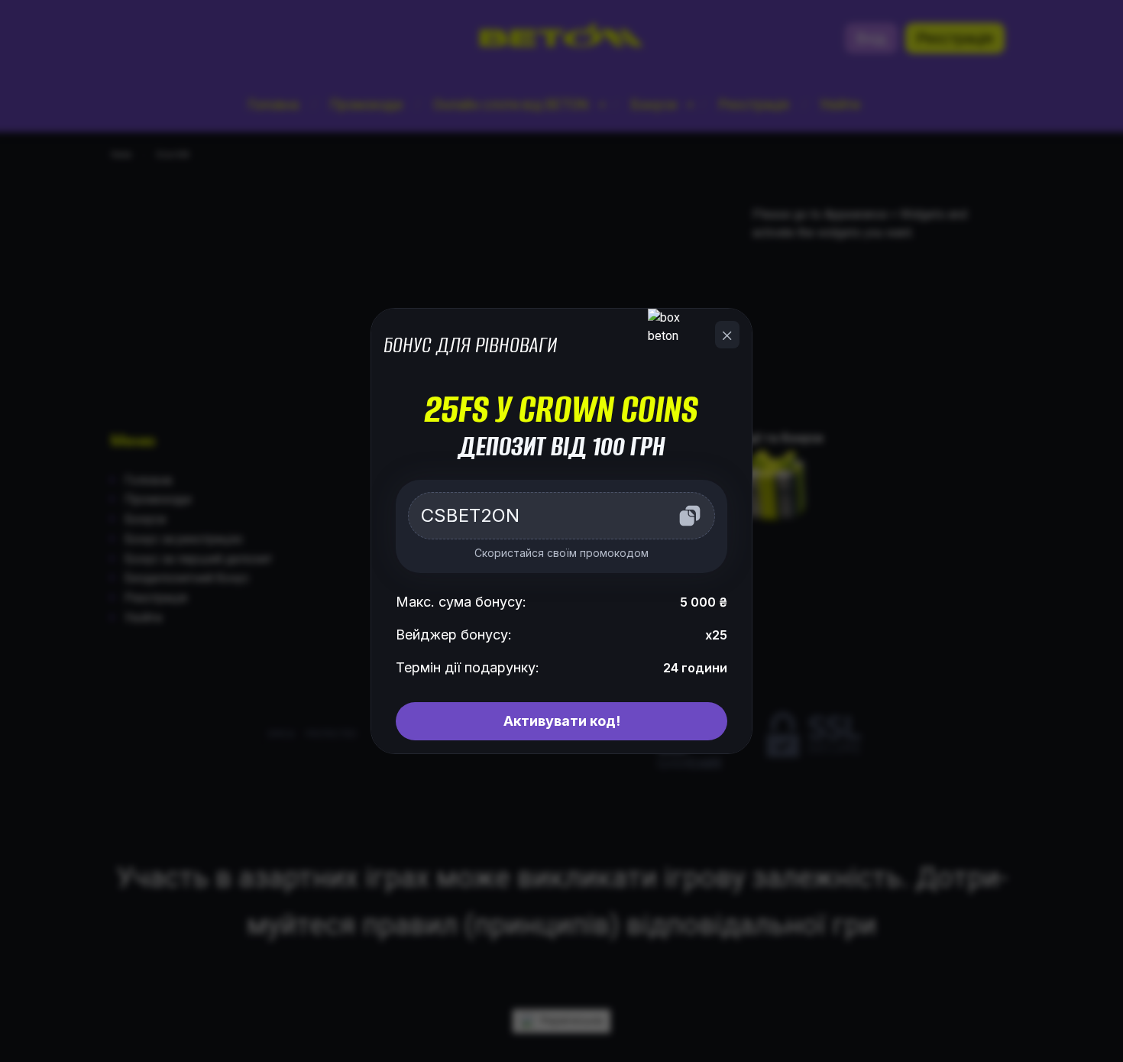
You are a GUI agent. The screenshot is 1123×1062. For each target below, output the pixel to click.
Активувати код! (561, 721)
